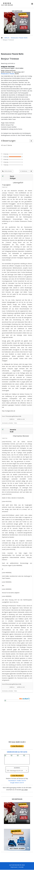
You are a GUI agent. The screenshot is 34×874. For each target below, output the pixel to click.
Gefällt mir (12, 419)
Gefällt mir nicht (21, 419)
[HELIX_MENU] (32, 4)
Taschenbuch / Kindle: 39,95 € (17, 780)
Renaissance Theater (7, 73)
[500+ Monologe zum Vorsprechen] (17, 719)
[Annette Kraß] (5, 429)
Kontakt (21, 867)
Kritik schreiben (8, 171)
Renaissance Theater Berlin (19, 38)
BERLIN (6, 38)
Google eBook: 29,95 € (17, 782)
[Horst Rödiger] (5, 176)
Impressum (13, 867)
